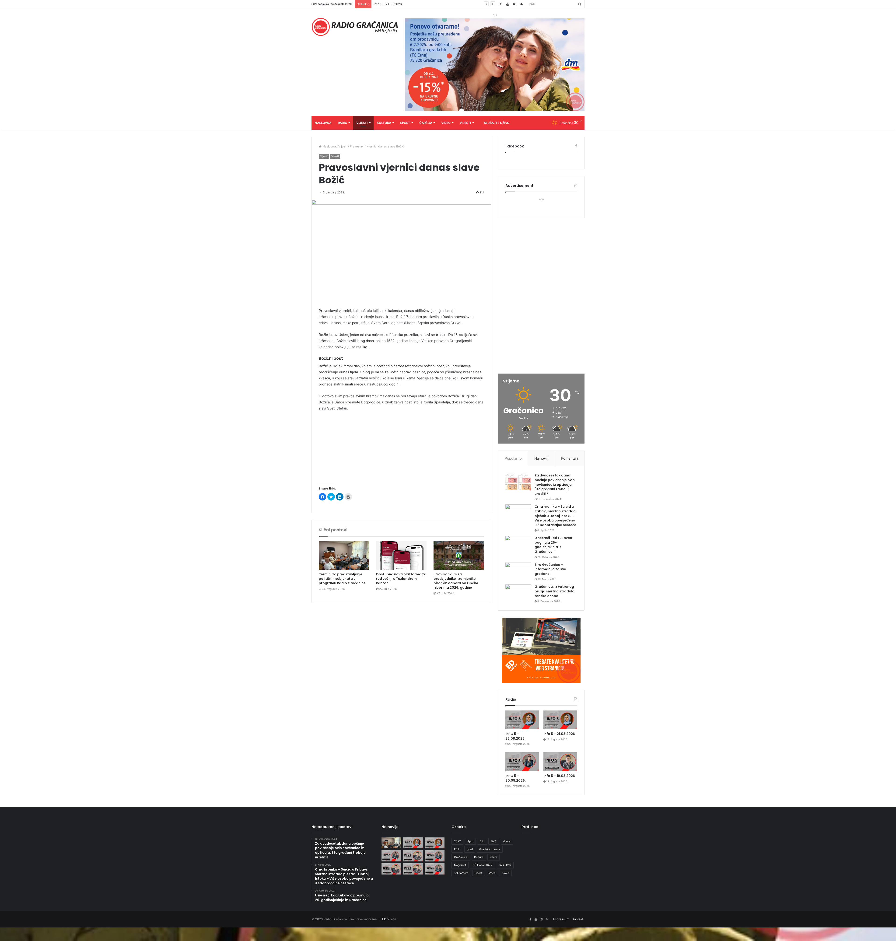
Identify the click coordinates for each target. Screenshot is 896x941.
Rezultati (505, 865)
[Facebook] (500, 4)
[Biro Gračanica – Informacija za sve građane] (518, 571)
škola (505, 873)
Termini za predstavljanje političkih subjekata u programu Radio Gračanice (342, 578)
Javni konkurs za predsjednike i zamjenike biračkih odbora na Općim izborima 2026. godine (456, 581)
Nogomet (460, 865)
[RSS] (521, 4)
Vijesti (362, 123)
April (470, 841)
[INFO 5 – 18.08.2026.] (434, 855)
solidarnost (461, 873)
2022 (457, 841)
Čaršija (425, 123)
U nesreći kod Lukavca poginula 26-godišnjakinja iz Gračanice (553, 544)
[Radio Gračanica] (355, 27)
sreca (492, 873)
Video (446, 123)
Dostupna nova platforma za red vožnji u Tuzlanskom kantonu (401, 578)
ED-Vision (389, 919)
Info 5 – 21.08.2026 (559, 733)
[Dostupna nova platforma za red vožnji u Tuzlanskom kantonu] (401, 555)
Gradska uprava (489, 849)
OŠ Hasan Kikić (482, 865)
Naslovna (323, 123)
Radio (342, 123)
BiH (482, 841)
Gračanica (461, 857)
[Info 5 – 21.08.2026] (560, 720)
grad (470, 849)
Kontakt (577, 919)
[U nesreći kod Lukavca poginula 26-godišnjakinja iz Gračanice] (518, 544)
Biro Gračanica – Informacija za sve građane (550, 569)
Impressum (561, 919)
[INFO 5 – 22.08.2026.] (522, 720)
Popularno (513, 458)
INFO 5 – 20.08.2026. (389, 4)
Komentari (569, 458)
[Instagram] (514, 4)
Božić (353, 317)
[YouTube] (507, 4)
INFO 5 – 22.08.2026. (515, 736)
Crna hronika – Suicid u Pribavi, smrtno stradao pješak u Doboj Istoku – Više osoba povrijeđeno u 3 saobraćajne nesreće (555, 515)
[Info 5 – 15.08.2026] (413, 869)
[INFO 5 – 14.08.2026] (434, 869)
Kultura (384, 123)
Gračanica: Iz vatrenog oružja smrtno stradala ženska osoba (554, 591)
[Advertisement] (401, 450)
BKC (494, 841)
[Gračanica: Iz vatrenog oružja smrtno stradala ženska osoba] (518, 593)
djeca (507, 841)
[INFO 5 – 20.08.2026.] (522, 761)
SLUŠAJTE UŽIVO (496, 123)
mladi (493, 857)
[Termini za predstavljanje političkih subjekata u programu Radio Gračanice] (344, 555)
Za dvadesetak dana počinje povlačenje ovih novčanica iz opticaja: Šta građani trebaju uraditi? (555, 484)
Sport (405, 123)
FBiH (457, 849)
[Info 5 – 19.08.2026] (560, 761)
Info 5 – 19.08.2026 (559, 775)
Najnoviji (541, 458)
